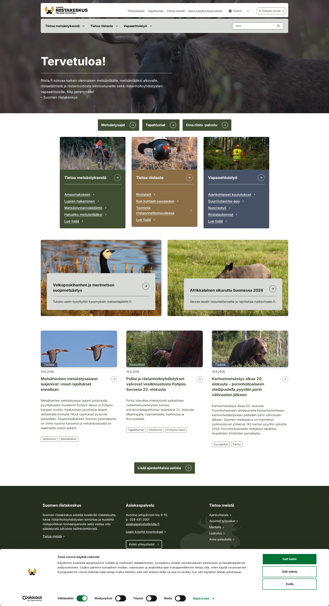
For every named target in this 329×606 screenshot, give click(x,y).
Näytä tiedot (201, 598)
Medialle (215, 527)
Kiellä (289, 584)
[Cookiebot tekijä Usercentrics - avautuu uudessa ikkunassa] (32, 598)
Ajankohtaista (218, 515)
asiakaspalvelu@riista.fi (142, 524)
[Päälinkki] (261, 177)
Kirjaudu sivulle (271, 10)
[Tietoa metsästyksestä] (117, 177)
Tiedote (49, 364)
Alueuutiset (137, 364)
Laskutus (215, 533)
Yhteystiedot (136, 11)
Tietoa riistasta (101, 26)
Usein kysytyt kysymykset (205, 11)
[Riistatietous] (189, 177)
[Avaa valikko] (83, 25)
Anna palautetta (220, 539)
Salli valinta (289, 571)
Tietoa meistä (175, 11)
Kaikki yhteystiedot (142, 544)
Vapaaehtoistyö (135, 26)
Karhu (237, 444)
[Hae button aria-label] (279, 26)
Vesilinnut (49, 439)
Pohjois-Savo (176, 430)
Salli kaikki (290, 559)
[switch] (120, 598)
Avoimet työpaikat (222, 521)
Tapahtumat (155, 11)
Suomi (237, 11)
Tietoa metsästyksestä (62, 26)
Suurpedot (221, 444)
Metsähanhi (69, 439)
